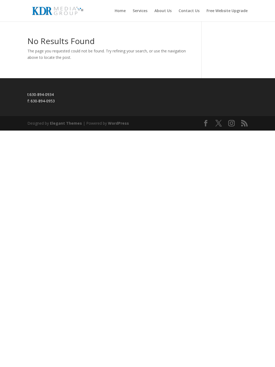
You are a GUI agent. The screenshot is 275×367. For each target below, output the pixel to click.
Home (120, 11)
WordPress (118, 123)
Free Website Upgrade (227, 11)
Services (140, 11)
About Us (163, 11)
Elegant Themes (66, 123)
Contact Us (189, 11)
